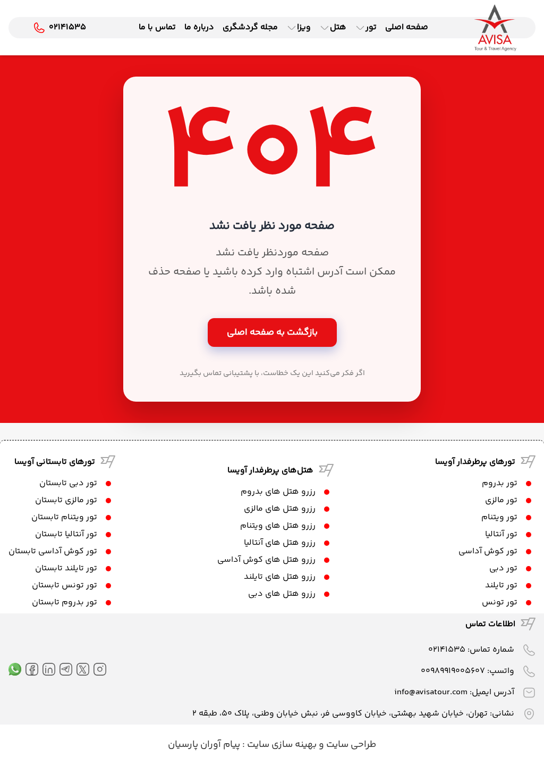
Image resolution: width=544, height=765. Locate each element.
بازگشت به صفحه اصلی (272, 332)
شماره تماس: (471, 649)
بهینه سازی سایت (281, 744)
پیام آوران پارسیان (204, 744)
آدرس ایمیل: (454, 692)
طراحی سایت (350, 744)
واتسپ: (467, 671)
